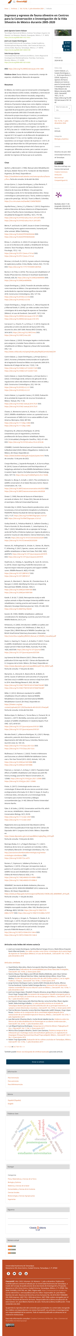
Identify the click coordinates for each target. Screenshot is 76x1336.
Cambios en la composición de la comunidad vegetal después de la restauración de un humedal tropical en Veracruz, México (36, 1013)
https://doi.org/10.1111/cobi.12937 (18, 817)
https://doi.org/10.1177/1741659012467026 (24, 267)
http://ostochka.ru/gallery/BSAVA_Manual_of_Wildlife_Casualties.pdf (30, 636)
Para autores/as (13, 1081)
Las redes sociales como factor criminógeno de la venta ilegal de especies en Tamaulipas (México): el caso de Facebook (40, 952)
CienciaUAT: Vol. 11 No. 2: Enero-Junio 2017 (29, 1028)
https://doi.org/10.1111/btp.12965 (17, 423)
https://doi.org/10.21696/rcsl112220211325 (21, 368)
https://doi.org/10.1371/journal (29, 650)
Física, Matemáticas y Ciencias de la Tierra (22, 1179)
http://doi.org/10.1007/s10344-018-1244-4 (20, 932)
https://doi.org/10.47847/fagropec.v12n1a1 (30, 516)
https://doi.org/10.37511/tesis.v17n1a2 (19, 253)
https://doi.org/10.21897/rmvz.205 (18, 335)
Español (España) (14, 1100)
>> (24, 1047)
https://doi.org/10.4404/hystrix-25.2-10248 (32, 475)
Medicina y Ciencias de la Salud (18, 1186)
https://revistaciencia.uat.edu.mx (54, 1290)
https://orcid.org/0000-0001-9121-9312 (17, 37)
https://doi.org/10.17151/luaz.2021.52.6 (19, 746)
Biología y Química (61, 139)
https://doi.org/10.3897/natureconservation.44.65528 (25, 488)
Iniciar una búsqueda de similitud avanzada (33, 1052)
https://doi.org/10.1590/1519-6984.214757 (34, 913)
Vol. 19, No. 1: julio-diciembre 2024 (32, 8)
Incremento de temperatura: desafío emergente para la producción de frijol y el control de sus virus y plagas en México (39, 995)
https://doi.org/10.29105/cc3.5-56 (17, 297)
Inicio (6, 8)
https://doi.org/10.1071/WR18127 (17, 573)
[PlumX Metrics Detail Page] (58, 195)
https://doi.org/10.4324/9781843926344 (20, 234)
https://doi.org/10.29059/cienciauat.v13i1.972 (22, 316)
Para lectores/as (13, 1078)
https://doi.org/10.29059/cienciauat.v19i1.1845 (26, 69)
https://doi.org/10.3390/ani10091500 (18, 590)
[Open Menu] (4, 2)
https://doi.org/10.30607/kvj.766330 (18, 609)
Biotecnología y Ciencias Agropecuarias (21, 1196)
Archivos (14, 8)
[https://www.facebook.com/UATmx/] (9, 1276)
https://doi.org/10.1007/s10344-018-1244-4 (21, 935)
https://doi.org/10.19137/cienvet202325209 (27, 538)
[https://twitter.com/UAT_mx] (15, 1276)
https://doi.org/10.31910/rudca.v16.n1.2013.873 (22, 218)
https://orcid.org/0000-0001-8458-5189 (17, 50)
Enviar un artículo (38, 1062)
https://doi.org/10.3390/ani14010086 (18, 762)
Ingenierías (12, 1199)
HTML (67, 46)
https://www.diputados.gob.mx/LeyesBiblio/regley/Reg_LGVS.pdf (29, 836)
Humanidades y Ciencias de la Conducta (21, 1189)
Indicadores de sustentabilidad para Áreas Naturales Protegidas (44, 969)
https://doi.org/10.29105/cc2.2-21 (17, 387)
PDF (68, 43)
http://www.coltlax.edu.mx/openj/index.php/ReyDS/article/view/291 (30, 352)
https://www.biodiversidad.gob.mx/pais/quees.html (24, 456)
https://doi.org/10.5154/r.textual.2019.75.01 (21, 404)
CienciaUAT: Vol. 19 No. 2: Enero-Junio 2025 (24, 972)
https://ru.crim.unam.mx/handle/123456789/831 (23, 201)
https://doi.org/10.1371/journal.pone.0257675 (29, 554)
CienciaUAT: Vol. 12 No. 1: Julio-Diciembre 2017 (26, 1042)
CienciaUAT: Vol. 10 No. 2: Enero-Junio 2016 (39, 981)
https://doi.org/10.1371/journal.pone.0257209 (22, 652)
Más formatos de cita (62, 108)
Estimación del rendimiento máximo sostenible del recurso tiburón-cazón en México (38, 986)
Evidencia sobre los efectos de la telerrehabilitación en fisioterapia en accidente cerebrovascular (39, 1020)
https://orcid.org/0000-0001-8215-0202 (17, 62)
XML (68, 50)
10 (20, 1047)
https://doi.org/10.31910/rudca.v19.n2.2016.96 (25, 442)
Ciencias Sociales (13, 1192)
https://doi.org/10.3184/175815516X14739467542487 (24, 685)
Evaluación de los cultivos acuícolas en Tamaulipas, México (49, 1039)
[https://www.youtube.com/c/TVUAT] (26, 1276)
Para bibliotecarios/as (15, 1084)
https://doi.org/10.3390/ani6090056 (31, 278)
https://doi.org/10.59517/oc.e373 (17, 858)
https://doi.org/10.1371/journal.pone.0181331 (22, 726)
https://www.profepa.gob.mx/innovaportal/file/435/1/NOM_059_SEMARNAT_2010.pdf (37, 894)
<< (5, 1047)
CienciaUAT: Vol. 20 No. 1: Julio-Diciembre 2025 (26, 1024)
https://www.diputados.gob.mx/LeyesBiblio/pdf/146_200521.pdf (29, 666)
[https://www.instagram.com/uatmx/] (20, 1276)
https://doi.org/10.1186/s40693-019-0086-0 (21, 877)
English (10, 1104)
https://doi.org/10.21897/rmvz (24, 332)
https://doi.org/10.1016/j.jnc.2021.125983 (26, 778)
